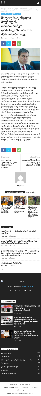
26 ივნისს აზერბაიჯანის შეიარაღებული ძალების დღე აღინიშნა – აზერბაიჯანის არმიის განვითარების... (26, 320)
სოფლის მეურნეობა (8, 373)
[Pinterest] (14, 43)
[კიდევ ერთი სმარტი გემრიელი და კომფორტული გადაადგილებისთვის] (7, 309)
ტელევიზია (13, 384)
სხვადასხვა (5, 356)
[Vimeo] (20, 291)
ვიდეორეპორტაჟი (13, 8)
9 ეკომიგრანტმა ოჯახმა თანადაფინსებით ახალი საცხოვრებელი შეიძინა (19, 209)
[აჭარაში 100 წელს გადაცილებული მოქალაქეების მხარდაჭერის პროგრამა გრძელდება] (7, 200)
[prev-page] (19, 220)
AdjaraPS (20, 185)
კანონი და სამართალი (9, 367)
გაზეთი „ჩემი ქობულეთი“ (11, 387)
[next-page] (22, 220)
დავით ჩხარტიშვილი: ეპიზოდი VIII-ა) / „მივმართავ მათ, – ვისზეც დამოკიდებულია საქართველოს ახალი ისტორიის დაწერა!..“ (20, 253)
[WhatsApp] (19, 43)
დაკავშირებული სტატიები (15, 192)
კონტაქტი (34, 387)
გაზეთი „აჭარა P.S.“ (25, 384)
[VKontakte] (25, 291)
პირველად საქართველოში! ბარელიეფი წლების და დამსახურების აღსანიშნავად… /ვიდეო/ (26, 334)
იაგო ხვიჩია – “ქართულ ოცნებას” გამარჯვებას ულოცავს (9, 163)
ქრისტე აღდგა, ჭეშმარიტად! (12, 263)
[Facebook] (3, 43)
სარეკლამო (20, 390)
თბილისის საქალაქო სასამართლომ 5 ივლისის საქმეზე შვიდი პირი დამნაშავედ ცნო (19, 242)
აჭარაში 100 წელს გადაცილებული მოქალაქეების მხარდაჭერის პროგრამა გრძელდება (7, 209)
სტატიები (4, 370)
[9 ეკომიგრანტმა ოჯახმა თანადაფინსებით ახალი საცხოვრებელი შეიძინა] (20, 200)
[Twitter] (8, 43)
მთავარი (3, 8)
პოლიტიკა (5, 363)
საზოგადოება (23, 8)
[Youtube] (30, 291)
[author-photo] (20, 177)
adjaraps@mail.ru (27, 286)
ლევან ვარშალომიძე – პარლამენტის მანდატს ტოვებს (31, 162)
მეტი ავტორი (30, 192)
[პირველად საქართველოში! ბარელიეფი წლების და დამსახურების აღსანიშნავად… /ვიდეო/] (7, 334)
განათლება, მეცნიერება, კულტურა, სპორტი (17, 360)
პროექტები (25, 387)
